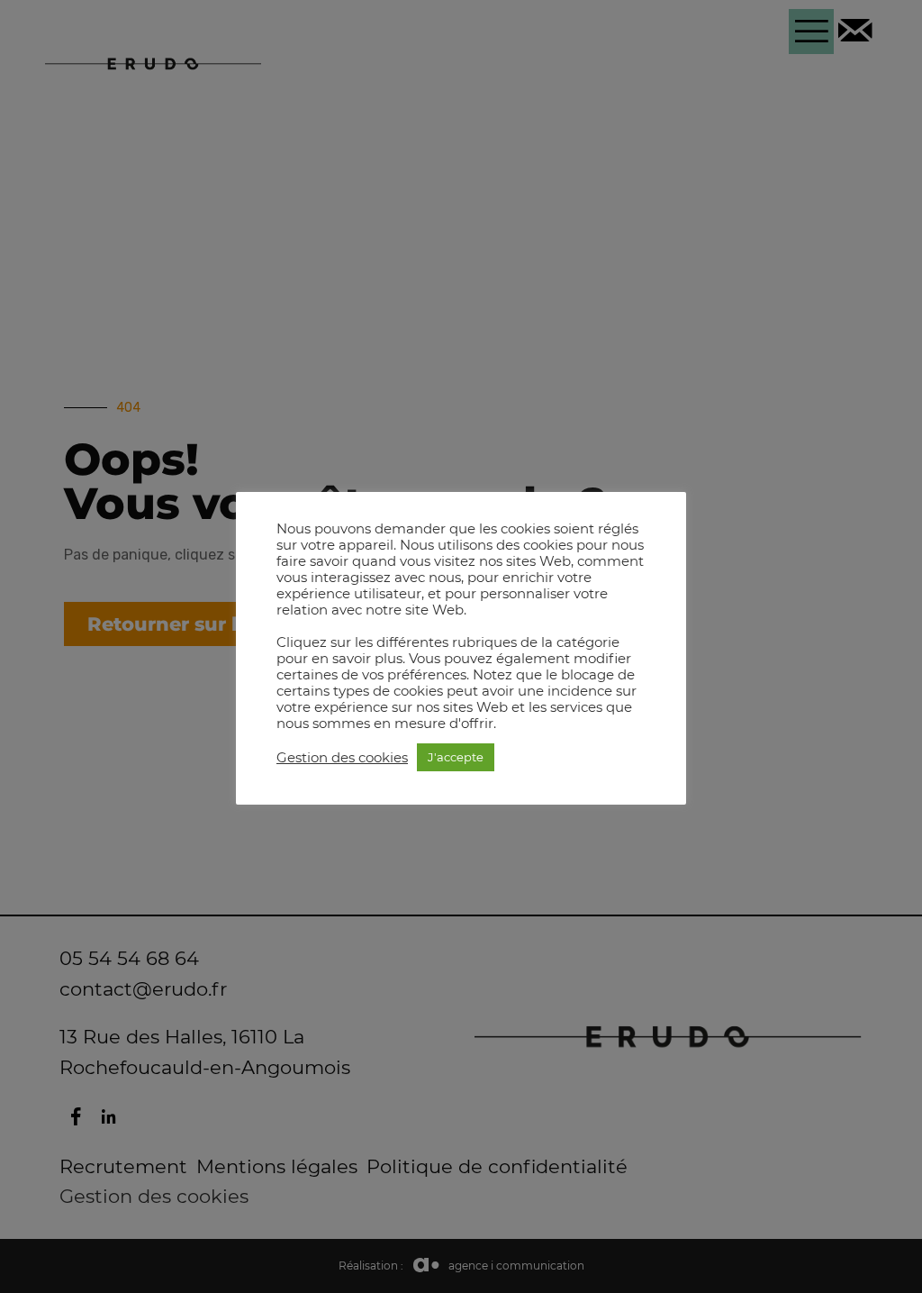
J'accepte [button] (456, 757)
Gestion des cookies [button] (342, 758)
